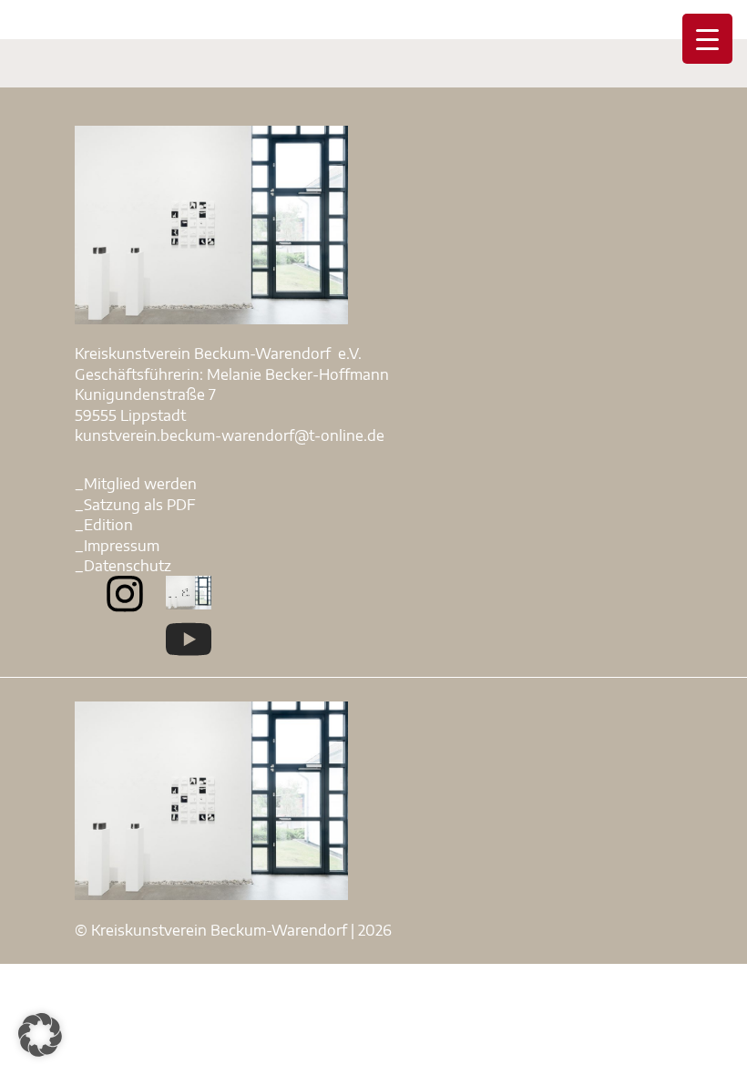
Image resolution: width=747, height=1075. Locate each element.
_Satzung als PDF (135, 505)
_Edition (104, 525)
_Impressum (117, 546)
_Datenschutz (123, 566)
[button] (40, 1035)
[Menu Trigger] (707, 39)
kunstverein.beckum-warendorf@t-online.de (229, 435)
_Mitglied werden (136, 484)
